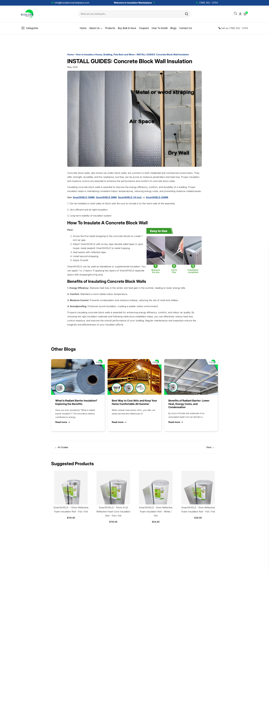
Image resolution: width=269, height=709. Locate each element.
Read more (61, 422)
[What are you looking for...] (186, 14)
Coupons (144, 28)
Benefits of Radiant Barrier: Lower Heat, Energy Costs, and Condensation (188, 404)
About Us (94, 28)
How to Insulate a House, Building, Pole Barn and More (105, 54)
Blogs (173, 28)
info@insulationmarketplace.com (72, 2)
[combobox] (134, 14)
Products (110, 28)
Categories (32, 28)
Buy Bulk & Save (127, 28)
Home (83, 28)
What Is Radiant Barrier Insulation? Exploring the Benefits (76, 402)
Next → (210, 447)
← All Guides (61, 447)
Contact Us (185, 28)
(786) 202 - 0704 (208, 2)
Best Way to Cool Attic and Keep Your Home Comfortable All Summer (134, 402)
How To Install (160, 28)
